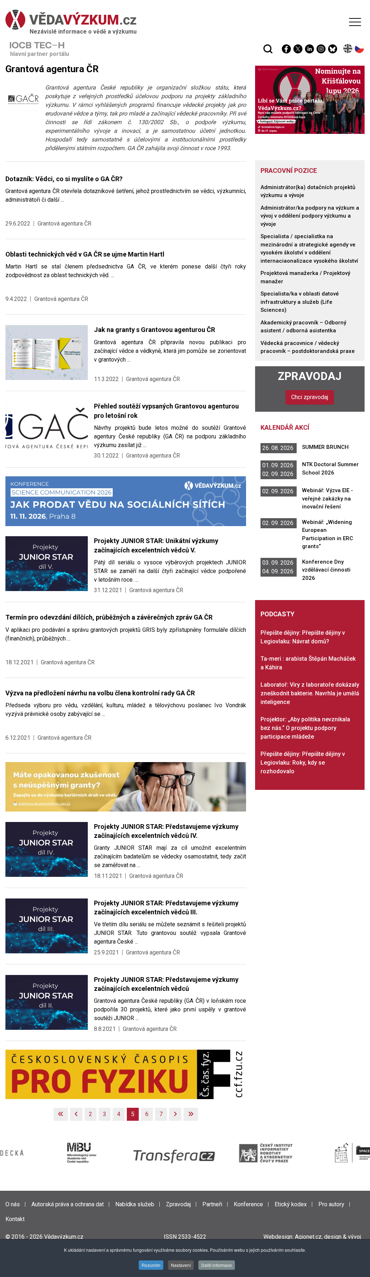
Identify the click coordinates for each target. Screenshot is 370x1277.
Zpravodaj (309, 376)
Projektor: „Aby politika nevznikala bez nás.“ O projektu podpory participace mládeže (305, 728)
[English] (348, 48)
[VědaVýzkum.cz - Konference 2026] (125, 500)
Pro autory (331, 1204)
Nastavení (181, 1265)
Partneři (212, 1204)
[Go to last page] (191, 1114)
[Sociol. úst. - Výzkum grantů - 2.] (125, 786)
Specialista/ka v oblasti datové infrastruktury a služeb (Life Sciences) (300, 301)
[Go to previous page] (76, 1114)
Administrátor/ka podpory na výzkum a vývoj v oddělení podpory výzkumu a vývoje (310, 216)
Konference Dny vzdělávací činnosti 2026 (326, 570)
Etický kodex (291, 1204)
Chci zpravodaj (309, 397)
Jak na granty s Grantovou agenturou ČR (154, 329)
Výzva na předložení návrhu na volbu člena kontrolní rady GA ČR (100, 693)
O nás (12, 1204)
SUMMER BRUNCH (325, 447)
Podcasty (277, 614)
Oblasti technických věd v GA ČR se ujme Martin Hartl (84, 254)
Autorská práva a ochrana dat (67, 1204)
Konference (248, 1204)
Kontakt (15, 1219)
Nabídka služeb (134, 1204)
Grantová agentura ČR (64, 223)
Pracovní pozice (289, 170)
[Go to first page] (60, 1114)
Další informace (216, 1265)
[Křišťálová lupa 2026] (310, 99)
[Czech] (360, 48)
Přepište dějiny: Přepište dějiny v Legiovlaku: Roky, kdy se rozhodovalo (303, 763)
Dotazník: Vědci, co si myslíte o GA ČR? (63, 179)
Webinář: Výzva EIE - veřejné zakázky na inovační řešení (327, 498)
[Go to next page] (175, 1114)
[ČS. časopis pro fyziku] (125, 1074)
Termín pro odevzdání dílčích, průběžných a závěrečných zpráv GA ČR (108, 617)
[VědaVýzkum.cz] (183, 20)
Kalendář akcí (285, 427)
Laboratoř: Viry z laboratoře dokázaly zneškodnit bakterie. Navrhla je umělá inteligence (310, 693)
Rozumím (151, 1265)
